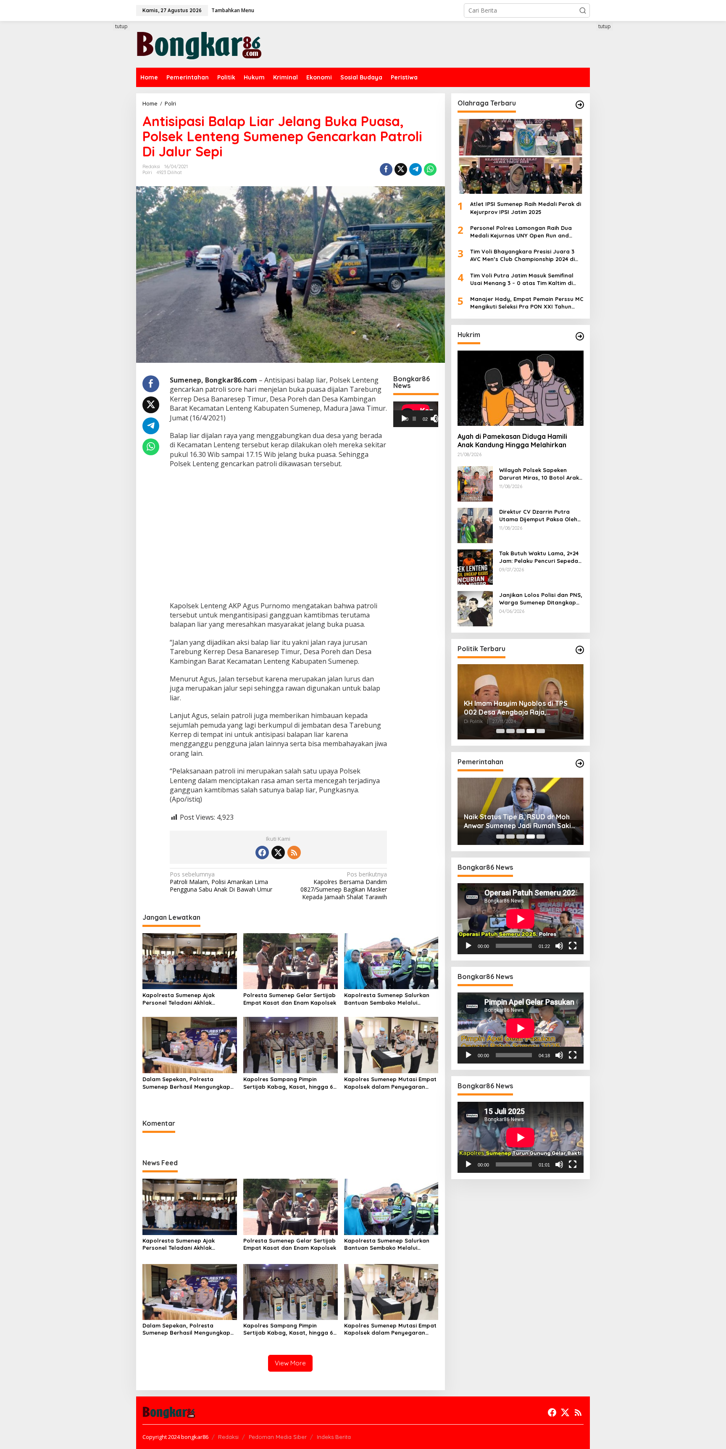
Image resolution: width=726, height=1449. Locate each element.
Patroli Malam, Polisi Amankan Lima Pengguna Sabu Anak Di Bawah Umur (221, 882)
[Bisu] (559, 946)
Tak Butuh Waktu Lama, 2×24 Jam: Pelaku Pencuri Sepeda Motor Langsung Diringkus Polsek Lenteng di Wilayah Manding (539, 556)
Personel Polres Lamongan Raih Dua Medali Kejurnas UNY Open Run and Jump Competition (521, 231)
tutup (121, 26)
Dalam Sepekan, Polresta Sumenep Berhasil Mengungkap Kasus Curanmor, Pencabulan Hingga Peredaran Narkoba (186, 1083)
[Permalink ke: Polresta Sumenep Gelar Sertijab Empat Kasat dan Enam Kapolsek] (290, 960)
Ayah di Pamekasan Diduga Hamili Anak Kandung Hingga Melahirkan (512, 440)
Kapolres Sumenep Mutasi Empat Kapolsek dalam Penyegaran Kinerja (390, 1083)
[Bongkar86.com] (199, 44)
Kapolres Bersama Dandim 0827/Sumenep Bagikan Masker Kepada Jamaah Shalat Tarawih (343, 886)
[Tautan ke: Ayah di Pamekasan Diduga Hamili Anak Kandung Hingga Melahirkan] (521, 388)
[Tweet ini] (401, 169)
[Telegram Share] (415, 169)
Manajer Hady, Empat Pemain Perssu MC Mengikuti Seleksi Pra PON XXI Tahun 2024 (527, 303)
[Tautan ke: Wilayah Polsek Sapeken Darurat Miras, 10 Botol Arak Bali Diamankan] (475, 483)
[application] (415, 414)
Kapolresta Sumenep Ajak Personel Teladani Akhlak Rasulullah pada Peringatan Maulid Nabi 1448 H (181, 999)
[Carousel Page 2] (510, 731)
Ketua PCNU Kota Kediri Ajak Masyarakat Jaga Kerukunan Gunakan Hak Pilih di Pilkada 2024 (518, 708)
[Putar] (404, 418)
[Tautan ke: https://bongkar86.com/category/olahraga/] (580, 105)
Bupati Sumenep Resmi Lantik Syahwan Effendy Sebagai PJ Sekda (512, 821)
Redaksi (228, 1436)
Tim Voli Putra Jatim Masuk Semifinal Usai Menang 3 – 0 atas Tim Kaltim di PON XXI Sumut (521, 279)
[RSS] (294, 852)
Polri (147, 172)
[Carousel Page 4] (530, 731)
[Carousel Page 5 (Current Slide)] (541, 731)
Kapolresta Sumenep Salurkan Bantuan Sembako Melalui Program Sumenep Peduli (386, 999)
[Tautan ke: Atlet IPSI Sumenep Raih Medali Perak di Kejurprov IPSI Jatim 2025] (521, 156)
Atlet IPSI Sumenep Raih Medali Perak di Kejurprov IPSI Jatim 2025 (525, 208)
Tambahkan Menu (232, 10)
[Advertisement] (104, 175)
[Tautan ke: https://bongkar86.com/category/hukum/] (580, 336)
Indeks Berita (334, 1436)
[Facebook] (262, 852)
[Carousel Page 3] (520, 731)
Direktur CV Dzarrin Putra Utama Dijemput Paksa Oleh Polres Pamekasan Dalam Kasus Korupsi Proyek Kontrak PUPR (541, 515)
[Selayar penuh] (438, 418)
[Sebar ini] (386, 169)
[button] (583, 10)
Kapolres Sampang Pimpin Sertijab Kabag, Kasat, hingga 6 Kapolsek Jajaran (288, 1083)
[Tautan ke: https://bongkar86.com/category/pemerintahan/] (580, 763)
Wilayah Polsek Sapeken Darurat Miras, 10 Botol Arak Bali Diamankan (539, 473)
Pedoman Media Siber (278, 1436)
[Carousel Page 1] (500, 731)
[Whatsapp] (430, 169)
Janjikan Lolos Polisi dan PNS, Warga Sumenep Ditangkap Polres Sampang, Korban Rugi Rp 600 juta (541, 598)
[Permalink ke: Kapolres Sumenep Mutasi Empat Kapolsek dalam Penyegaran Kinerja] (391, 1044)
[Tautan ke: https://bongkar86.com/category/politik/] (580, 650)
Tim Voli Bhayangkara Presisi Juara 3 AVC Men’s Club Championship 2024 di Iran (522, 255)
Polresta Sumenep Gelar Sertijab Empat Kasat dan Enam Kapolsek (289, 999)
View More (290, 1363)
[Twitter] (278, 852)
